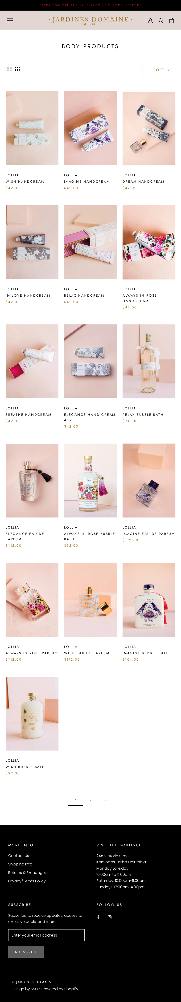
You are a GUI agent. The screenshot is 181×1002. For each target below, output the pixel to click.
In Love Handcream (28, 295)
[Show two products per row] (9, 69)
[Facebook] (98, 917)
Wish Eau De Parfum (86, 653)
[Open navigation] (10, 20)
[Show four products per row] (17, 69)
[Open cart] (171, 20)
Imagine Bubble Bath (146, 653)
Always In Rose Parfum (32, 653)
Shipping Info (20, 864)
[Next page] (105, 800)
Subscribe (26, 951)
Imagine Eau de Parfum (149, 533)
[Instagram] (109, 917)
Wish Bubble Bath (25, 766)
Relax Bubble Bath (143, 414)
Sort (159, 70)
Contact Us (18, 855)
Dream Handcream (144, 181)
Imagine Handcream (87, 181)
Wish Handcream (25, 181)
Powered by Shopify (59, 989)
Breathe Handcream (29, 414)
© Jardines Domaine (33, 982)
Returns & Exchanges (27, 872)
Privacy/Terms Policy (27, 881)
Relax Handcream (84, 295)
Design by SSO (25, 989)
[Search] (161, 20)
